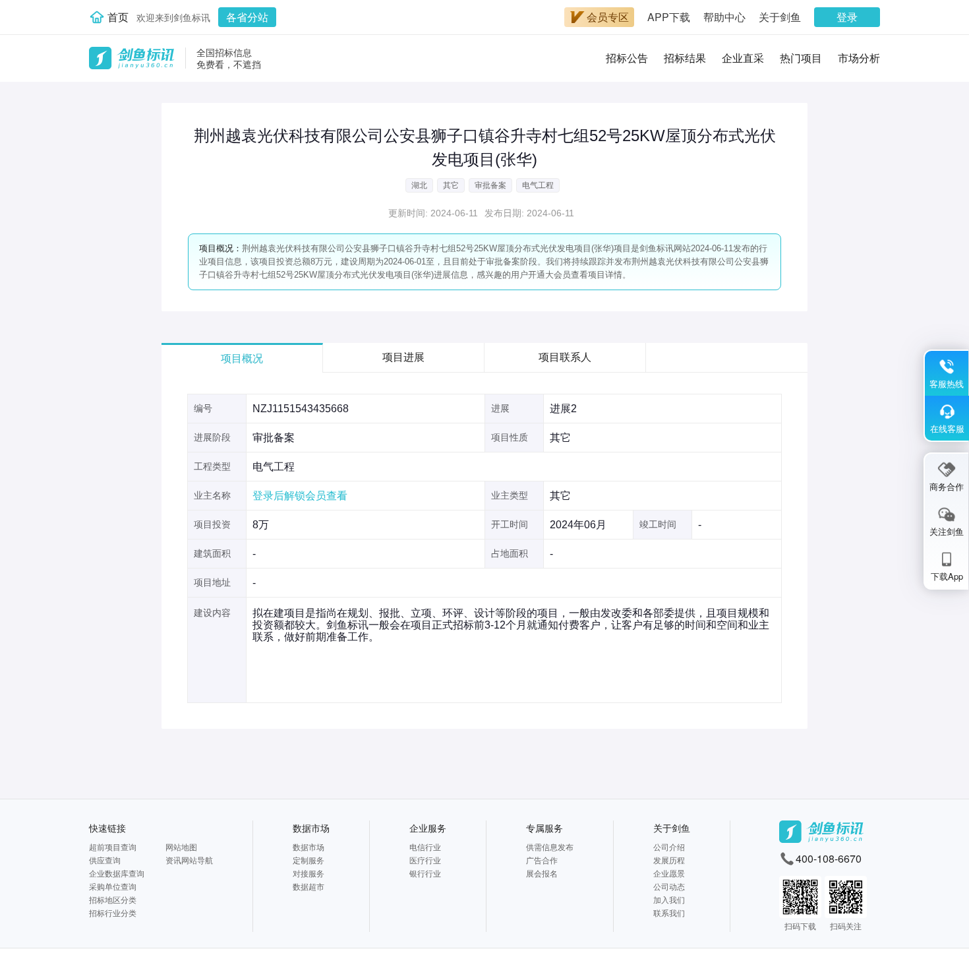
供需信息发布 (549, 846)
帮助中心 (724, 16)
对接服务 (308, 873)
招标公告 (627, 57)
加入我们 (669, 899)
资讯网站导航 (189, 859)
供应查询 (105, 859)
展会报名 (542, 873)
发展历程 (669, 859)
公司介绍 (669, 846)
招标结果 (685, 57)
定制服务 (308, 859)
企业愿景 (669, 873)
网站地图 (181, 846)
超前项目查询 (112, 846)
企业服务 (427, 827)
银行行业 (425, 873)
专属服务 (544, 827)
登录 (847, 16)
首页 (118, 16)
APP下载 (668, 16)
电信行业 (425, 846)
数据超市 (308, 886)
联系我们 (669, 912)
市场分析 (859, 57)
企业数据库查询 (116, 873)
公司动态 (669, 886)
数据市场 (311, 827)
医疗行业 (425, 859)
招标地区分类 (112, 899)
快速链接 (107, 827)
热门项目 (801, 57)
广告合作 (542, 859)
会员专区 (608, 16)
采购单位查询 (112, 886)
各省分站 (247, 16)
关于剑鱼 (780, 16)
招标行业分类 (112, 912)
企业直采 (743, 57)
